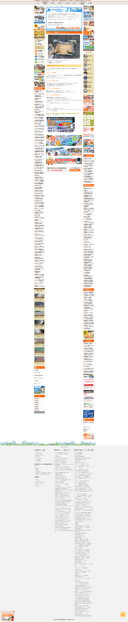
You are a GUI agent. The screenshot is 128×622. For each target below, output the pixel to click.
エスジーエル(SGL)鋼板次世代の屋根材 (39, 244)
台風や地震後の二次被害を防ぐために (88, 257)
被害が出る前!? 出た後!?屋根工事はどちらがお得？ (89, 305)
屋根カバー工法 (91, 60)
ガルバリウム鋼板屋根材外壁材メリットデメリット (89, 179)
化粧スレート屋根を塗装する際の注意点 (88, 227)
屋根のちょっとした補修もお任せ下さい (61, 461)
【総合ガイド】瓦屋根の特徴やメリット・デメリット (83, 488)
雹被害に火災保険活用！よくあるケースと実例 (88, 283)
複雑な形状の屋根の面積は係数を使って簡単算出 (82, 530)
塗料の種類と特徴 (88, 381)
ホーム (37, 3)
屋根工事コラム (51, 6)
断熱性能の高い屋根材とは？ (38, 272)
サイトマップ (37, 383)
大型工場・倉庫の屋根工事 (59, 482)
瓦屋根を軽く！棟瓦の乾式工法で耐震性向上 (82, 540)
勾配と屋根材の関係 (38, 193)
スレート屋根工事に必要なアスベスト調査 (81, 546)
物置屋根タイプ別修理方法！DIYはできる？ (88, 343)
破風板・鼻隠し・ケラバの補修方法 (80, 505)
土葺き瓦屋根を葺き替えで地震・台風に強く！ (39, 148)
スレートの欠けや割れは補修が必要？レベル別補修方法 (83, 495)
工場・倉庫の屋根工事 (88, 361)
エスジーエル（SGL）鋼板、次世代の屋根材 (82, 583)
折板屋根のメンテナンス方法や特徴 (80, 498)
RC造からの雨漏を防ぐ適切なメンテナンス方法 (82, 552)
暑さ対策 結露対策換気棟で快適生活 (38, 188)
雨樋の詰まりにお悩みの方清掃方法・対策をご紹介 (89, 354)
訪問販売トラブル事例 (88, 312)
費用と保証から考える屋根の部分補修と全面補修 (63, 501)
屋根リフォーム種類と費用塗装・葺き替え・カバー (89, 209)
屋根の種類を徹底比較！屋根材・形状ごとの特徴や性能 (83, 489)
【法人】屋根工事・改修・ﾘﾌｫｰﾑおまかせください (89, 369)
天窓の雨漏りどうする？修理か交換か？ (39, 269)
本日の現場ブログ (38, 471)
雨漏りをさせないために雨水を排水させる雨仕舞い (83, 601)
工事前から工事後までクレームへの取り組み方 (88, 300)
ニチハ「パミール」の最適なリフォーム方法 (82, 465)
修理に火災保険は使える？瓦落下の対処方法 (89, 255)
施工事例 (52, 3)
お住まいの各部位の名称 (39, 93)
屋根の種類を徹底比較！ (86, 206)
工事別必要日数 (87, 242)
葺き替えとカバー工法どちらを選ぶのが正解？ (88, 204)
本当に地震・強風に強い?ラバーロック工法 (40, 168)
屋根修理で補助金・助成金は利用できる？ (88, 286)
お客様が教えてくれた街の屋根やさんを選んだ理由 (44, 472)
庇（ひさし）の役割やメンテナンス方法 (39, 263)
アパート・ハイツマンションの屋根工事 (88, 364)
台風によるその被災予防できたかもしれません (89, 250)
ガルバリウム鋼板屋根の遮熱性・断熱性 (88, 169)
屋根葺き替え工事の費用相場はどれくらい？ (88, 196)
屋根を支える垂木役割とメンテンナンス (39, 255)
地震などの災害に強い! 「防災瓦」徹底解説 (88, 265)
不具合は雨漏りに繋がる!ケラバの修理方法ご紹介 (39, 115)
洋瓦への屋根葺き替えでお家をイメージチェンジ (39, 231)
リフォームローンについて (59, 498)
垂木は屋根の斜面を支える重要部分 (60, 504)
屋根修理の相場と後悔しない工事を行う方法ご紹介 (63, 492)
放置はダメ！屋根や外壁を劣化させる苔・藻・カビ (83, 592)
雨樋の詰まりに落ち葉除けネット (60, 523)
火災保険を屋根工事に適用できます (60, 478)
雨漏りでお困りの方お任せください (60, 459)
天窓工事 (89, 90)
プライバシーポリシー (39, 378)
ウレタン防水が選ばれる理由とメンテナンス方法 (39, 126)
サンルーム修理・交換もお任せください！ (88, 346)
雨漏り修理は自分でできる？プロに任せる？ (39, 102)
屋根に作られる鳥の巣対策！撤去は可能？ (62, 524)
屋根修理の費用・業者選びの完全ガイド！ (39, 96)
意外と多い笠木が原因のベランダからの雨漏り (39, 118)
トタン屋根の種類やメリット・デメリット (88, 219)
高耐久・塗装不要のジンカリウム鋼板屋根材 (39, 249)
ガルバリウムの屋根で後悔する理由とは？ (39, 241)
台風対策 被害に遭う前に (59, 475)
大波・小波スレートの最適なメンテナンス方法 (39, 154)
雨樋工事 (89, 69)
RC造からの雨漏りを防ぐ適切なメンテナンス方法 (39, 261)
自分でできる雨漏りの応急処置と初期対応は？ (88, 278)
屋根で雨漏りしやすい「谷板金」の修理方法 (39, 198)
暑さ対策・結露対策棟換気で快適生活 (81, 533)
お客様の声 (60, 3)
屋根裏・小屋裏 (38, 185)
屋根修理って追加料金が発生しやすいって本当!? (88, 321)
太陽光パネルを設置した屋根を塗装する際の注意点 (63, 527)
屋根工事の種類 (88, 52)
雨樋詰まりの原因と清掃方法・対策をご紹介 (62, 521)
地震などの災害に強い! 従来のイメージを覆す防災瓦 (83, 543)
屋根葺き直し (90, 77)
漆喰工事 (89, 64)
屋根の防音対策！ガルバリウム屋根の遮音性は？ (89, 182)
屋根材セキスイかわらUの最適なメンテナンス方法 (89, 232)
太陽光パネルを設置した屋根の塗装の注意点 (88, 224)
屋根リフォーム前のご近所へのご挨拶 (88, 297)
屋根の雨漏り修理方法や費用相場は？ (39, 258)
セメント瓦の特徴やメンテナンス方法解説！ (39, 143)
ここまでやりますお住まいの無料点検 (82, 3)
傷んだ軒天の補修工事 (78, 562)
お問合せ (36, 380)
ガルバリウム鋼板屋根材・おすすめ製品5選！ (82, 475)
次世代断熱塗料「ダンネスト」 (87, 273)
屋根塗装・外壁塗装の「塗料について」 (81, 459)
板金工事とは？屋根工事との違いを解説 (39, 104)
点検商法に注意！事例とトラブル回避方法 (62, 466)
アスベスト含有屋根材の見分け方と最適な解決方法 (83, 544)
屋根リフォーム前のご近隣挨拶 (60, 462)
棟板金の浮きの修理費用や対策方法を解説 (39, 107)
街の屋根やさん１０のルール (40, 455)
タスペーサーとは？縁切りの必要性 (38, 123)
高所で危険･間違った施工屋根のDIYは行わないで (39, 252)
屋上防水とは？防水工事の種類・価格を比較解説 (39, 137)
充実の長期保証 (38, 459)
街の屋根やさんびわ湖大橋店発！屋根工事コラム (43, 474)
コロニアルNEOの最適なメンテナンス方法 (88, 235)
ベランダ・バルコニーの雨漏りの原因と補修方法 (39, 140)
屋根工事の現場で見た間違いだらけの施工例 (88, 268)
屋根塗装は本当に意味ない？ (38, 99)
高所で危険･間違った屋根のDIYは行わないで (82, 553)
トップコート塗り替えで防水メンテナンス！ (39, 283)
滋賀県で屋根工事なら (39, 375)
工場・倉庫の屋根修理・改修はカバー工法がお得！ (89, 349)
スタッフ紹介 (37, 372)
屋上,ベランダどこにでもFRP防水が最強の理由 (39, 134)
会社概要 (90, 3)
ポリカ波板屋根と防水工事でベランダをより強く (89, 351)
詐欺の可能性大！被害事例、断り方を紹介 (88, 308)
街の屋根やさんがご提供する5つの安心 (45, 3)
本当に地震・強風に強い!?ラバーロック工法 (82, 597)
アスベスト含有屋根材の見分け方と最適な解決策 (39, 206)
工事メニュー (75, 3)
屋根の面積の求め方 (38, 170)
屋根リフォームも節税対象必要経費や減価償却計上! (89, 371)
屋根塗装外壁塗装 (89, 86)
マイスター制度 (38, 461)
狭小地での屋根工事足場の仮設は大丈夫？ (88, 237)
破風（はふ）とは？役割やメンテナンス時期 (39, 286)
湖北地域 (36, 404)
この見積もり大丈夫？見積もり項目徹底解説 (88, 303)
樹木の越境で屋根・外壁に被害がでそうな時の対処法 (89, 323)
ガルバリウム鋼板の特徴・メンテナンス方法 (82, 549)
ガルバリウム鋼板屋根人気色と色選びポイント (88, 171)
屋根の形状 (37, 175)
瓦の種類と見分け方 (38, 200)
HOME (47, 6)
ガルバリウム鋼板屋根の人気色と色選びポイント (82, 485)
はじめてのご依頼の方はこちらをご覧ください (62, 452)
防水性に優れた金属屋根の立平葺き (80, 585)
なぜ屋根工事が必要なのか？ (88, 188)
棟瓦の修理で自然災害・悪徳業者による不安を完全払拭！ (84, 519)
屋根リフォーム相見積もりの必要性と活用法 (62, 495)
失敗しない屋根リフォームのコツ (88, 191)
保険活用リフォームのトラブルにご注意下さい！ (82, 588)
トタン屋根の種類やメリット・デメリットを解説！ (83, 496)
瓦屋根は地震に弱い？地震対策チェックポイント (89, 263)
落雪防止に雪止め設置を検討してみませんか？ (62, 515)
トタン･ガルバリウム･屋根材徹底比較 (39, 238)
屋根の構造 (37, 109)
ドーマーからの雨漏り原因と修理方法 (39, 266)
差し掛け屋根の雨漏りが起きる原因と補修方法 (39, 183)
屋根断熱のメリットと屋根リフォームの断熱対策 (39, 275)
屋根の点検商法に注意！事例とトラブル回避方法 (88, 315)
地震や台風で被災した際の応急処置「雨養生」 (39, 165)
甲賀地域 (36, 406)
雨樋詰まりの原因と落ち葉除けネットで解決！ (89, 356)
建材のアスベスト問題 (39, 208)
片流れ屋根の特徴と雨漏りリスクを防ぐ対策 (39, 178)
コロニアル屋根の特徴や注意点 (87, 217)
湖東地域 (36, 408)
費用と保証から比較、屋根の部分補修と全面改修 (89, 198)
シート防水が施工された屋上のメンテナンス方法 (39, 129)
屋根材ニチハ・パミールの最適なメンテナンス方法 (89, 230)
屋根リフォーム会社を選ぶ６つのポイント (89, 245)
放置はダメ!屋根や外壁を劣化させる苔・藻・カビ (39, 226)
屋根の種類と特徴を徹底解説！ (38, 91)
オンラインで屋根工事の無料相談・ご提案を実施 (88, 292)
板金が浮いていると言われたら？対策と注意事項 (89, 318)
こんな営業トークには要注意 (88, 310)
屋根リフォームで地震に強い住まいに (61, 476)
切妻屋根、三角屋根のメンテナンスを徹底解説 (39, 180)
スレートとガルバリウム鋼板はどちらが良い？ (88, 158)
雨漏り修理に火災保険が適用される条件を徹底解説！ (83, 615)
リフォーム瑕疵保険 (39, 458)
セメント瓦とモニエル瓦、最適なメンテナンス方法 (83, 501)
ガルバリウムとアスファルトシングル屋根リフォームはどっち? (40, 234)
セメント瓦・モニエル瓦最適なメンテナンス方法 (39, 146)
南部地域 (36, 402)
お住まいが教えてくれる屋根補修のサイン (88, 201)
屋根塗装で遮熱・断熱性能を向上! (88, 276)
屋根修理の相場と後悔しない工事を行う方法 (88, 193)
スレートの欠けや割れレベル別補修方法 (88, 214)
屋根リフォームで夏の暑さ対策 (60, 481)
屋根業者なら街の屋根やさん (40, 482)
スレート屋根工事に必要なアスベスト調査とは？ (39, 280)
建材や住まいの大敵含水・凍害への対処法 (39, 191)
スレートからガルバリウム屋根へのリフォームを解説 (89, 161)
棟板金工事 (90, 82)
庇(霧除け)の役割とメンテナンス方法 (38, 157)
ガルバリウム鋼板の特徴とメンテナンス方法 (39, 247)
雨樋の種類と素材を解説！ (59, 526)
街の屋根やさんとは (39, 452)
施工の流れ (67, 3)
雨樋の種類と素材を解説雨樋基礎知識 (39, 277)
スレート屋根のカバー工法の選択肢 (89, 211)
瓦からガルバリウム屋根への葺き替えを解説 (88, 163)
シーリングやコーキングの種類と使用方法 (39, 160)
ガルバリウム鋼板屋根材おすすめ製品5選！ (88, 174)
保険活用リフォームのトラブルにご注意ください (89, 326)
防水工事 (89, 73)
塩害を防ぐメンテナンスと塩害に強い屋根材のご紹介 (83, 591)
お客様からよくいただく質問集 (80, 462)
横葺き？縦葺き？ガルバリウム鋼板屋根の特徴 (89, 176)
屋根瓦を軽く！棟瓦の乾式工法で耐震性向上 (88, 260)
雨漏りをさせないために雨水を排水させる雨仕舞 (39, 195)
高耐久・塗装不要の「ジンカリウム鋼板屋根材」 (82, 550)
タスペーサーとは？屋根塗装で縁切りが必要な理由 (83, 512)
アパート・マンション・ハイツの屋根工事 (62, 484)
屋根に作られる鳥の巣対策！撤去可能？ (88, 359)
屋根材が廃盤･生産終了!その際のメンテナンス (39, 228)
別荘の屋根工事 (87, 366)
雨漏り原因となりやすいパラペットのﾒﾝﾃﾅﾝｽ (39, 132)
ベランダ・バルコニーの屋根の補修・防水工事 (62, 479)
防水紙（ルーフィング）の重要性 (80, 572)
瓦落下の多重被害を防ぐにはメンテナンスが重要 (88, 252)
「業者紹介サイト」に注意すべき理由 (88, 328)
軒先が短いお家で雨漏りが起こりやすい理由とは (39, 203)
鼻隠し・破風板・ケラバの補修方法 (39, 112)
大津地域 (36, 400)
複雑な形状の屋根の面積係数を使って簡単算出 (39, 173)
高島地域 (36, 398)
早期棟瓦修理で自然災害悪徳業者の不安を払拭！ (39, 151)
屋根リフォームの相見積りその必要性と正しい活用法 (89, 295)
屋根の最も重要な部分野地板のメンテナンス (39, 213)
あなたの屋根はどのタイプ (79, 455)
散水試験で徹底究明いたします (60, 473)
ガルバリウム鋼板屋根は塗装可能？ (88, 166)
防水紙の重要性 (38, 210)
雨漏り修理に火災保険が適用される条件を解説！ (88, 281)
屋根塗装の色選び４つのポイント (87, 270)
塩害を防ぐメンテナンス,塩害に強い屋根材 (39, 223)
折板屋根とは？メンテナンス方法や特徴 (88, 222)
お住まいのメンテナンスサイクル (80, 566)
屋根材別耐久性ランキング (38, 220)
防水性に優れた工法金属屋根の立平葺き (38, 162)
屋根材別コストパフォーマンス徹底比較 (39, 217)
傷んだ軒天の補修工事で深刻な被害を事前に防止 (39, 120)
